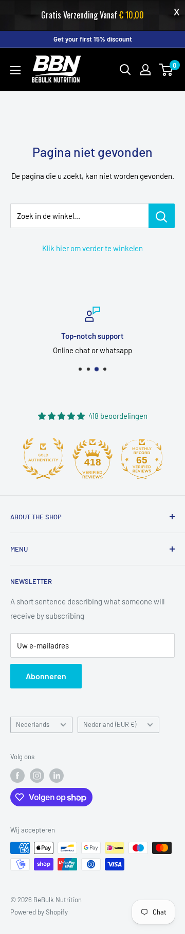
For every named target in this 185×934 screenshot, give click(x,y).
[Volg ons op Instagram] (37, 775)
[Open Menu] (15, 70)
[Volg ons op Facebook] (17, 775)
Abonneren (46, 676)
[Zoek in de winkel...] (162, 216)
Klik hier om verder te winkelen (92, 248)
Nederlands (32, 724)
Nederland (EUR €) (109, 724)
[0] (166, 70)
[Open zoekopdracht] (125, 69)
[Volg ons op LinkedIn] (56, 775)
